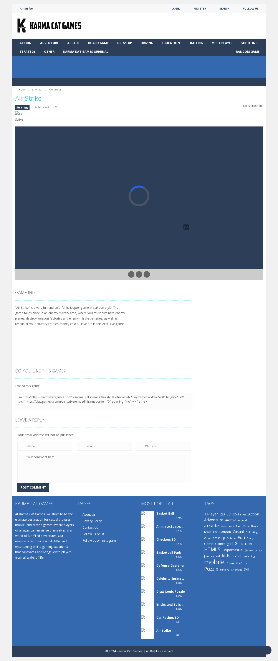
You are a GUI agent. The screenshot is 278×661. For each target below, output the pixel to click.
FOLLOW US (250, 8)
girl (230, 543)
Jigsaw (249, 550)
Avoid (224, 526)
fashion (231, 538)
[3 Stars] (234, 106)
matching (249, 556)
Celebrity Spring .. (170, 578)
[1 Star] (229, 106)
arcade (211, 525)
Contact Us (90, 527)
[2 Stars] (231, 106)
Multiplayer (222, 43)
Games (220, 544)
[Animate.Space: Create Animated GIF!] (147, 537)
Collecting (252, 532)
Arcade (73, 43)
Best (238, 526)
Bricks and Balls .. (170, 604)
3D (229, 514)
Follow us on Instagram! (99, 540)
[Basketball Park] (147, 557)
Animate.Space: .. (170, 526)
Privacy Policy (92, 521)
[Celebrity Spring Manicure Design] (147, 589)
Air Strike (163, 630)
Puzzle (211, 568)
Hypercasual (232, 549)
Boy (246, 526)
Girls (239, 543)
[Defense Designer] (147, 570)
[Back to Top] (267, 650)
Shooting (249, 43)
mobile (214, 562)
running (224, 569)
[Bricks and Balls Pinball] (147, 610)
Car (215, 532)
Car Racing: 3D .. (168, 617)
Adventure (49, 43)
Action (25, 43)
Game (208, 543)
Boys (254, 526)
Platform (241, 563)
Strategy (27, 51)
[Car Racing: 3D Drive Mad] (147, 626)
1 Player (211, 514)
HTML (248, 544)
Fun (241, 537)
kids (226, 555)
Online (230, 563)
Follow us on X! (93, 534)
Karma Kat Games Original (85, 51)
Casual (238, 531)
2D (222, 514)
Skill (246, 569)
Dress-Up (124, 43)
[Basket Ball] (147, 518)
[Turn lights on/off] (131, 274)
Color (207, 538)
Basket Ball (165, 513)
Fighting (196, 43)
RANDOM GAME (247, 51)
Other (49, 51)
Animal (242, 520)
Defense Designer (170, 565)
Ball (231, 526)
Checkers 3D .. (167, 539)
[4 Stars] (237, 106)
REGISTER (200, 8)
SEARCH (224, 8)
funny (250, 538)
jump (258, 550)
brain (207, 532)
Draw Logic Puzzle (170, 591)
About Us (89, 514)
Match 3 (237, 556)
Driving (147, 43)
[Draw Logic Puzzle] (147, 597)
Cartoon (225, 532)
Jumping (209, 556)
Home (22, 89)
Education (171, 43)
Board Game (98, 43)
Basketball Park (168, 552)
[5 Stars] (240, 106)
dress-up (219, 538)
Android (230, 520)
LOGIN (176, 8)
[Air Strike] (147, 633)
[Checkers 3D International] (147, 547)
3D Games (239, 514)
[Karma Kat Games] (50, 25)
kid (218, 556)
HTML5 (212, 549)
